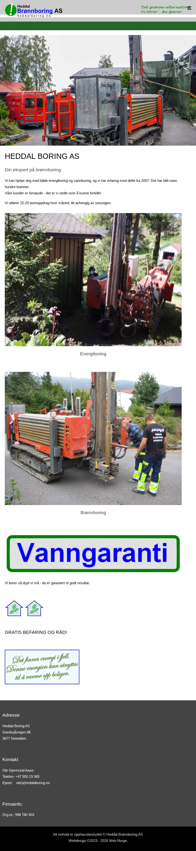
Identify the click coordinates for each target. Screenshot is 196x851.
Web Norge (118, 841)
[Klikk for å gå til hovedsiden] (34, 9)
